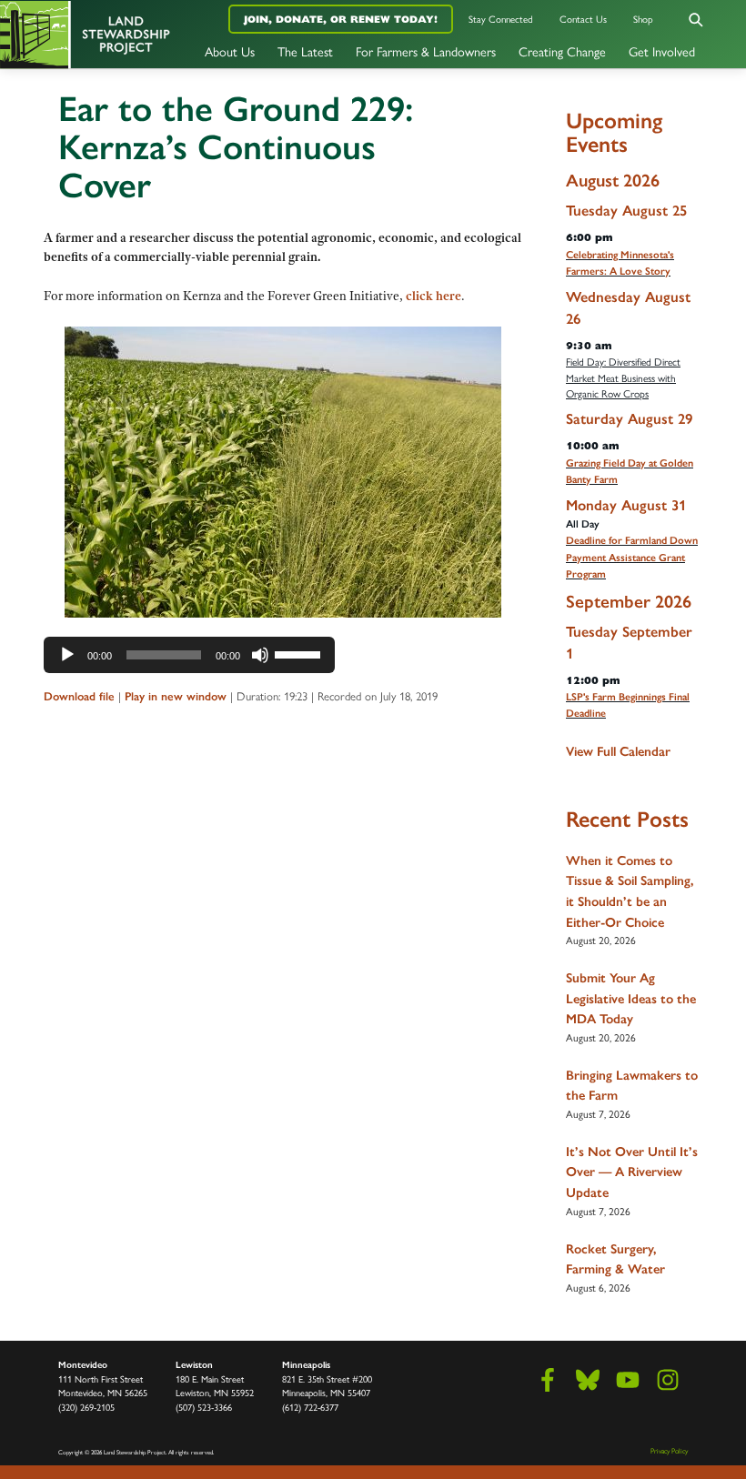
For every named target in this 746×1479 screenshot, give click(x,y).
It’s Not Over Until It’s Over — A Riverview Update (632, 1172)
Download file (79, 696)
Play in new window (176, 696)
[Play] (67, 655)
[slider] (300, 653)
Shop (643, 18)
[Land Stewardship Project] (124, 34)
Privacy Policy (669, 1450)
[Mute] (260, 655)
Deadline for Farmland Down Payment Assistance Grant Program (632, 557)
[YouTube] (628, 1380)
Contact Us (583, 18)
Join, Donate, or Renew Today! (341, 19)
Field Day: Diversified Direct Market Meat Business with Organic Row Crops (623, 377)
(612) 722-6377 (310, 1407)
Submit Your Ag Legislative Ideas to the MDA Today (631, 998)
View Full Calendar (618, 751)
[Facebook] (548, 1380)
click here (433, 295)
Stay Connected (501, 18)
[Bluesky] (588, 1380)
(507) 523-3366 (204, 1407)
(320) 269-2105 (86, 1407)
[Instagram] (668, 1380)
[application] (189, 655)
